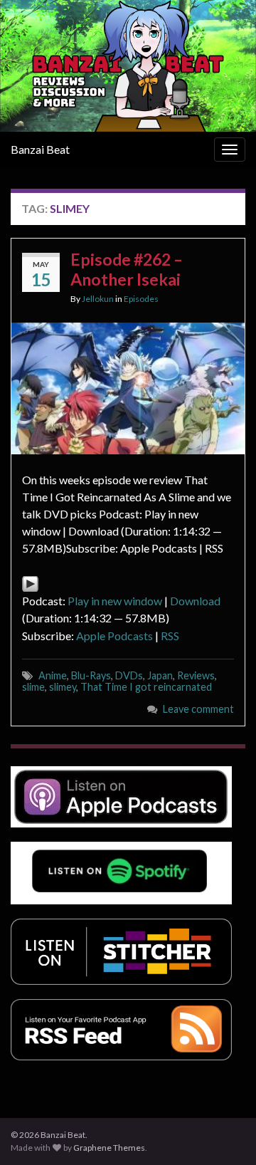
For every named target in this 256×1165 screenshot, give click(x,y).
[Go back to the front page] (128, 66)
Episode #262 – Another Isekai (126, 269)
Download (195, 600)
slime (33, 687)
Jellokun (98, 298)
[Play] (30, 582)
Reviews (196, 675)
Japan (160, 675)
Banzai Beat (40, 149)
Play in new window (115, 600)
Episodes (141, 298)
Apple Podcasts (114, 635)
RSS (170, 635)
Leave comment (198, 709)
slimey (62, 687)
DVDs (129, 675)
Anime (52, 675)
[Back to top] (224, 1133)
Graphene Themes (109, 1147)
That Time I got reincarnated (146, 687)
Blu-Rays (91, 675)
